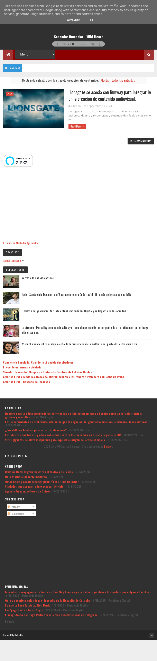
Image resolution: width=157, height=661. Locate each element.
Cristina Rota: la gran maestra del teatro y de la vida (39, 472)
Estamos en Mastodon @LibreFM (20, 243)
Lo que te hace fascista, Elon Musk (27, 605)
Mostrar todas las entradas (118, 80)
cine (9, 94)
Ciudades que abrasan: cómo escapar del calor (35, 486)
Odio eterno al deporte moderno (26, 477)
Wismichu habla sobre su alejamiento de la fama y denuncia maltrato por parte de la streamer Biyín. (79, 344)
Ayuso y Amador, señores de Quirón (27, 491)
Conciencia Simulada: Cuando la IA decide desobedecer (38, 362)
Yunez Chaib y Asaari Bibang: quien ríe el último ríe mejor (42, 481)
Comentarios (17, 513)
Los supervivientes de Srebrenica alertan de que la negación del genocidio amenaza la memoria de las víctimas (76, 422)
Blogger (108, 446)
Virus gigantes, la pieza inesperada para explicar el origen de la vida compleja (55, 440)
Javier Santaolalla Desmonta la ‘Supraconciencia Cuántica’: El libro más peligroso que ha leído (76, 294)
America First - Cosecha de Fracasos (26, 381)
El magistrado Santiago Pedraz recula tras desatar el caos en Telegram (51, 615)
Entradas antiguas (140, 141)
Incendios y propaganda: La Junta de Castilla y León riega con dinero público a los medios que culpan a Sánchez (77, 592)
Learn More (72, 20)
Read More (76, 126)
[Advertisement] (78, 204)
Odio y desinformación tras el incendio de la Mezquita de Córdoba (47, 600)
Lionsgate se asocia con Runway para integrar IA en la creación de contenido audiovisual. (109, 95)
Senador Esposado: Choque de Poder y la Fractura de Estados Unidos (47, 372)
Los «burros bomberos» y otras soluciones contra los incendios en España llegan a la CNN (63, 435)
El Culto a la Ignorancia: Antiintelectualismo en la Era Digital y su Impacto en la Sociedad (73, 311)
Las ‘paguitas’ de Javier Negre (24, 610)
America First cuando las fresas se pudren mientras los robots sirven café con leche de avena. (64, 377)
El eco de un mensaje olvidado (22, 367)
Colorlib (19, 635)
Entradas (15, 507)
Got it (90, 20)
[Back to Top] (151, 635)
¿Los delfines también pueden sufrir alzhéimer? (36, 430)
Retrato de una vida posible (37, 278)
